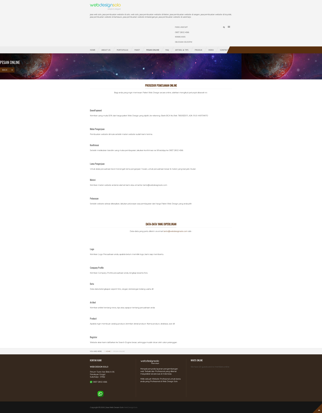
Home (92, 50)
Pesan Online (152, 50)
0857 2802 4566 (100, 382)
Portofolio (122, 50)
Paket (137, 50)
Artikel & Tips (181, 50)
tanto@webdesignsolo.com (175, 231)
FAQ (167, 50)
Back (4, 70)
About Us (106, 50)
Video (211, 50)
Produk (198, 50)
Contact (224, 50)
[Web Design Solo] (161, 6)
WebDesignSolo (130, 407)
